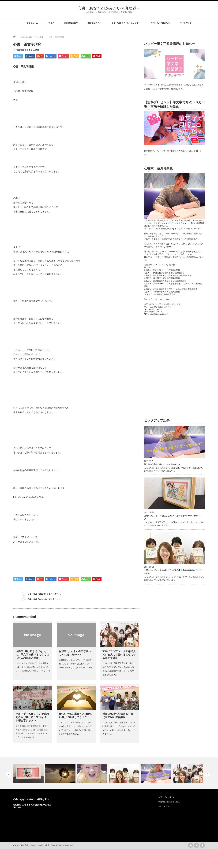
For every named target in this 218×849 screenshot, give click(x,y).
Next (207, 774)
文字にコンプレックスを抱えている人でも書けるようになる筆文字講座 (119, 654)
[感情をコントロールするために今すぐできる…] (28, 773)
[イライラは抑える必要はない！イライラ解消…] (60, 773)
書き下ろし (29, 50)
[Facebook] (202, 845)
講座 (37, 50)
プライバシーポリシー (167, 797)
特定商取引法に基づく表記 (169, 802)
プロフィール (32, 23)
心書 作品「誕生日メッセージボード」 (45, 594)
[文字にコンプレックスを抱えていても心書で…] (92, 773)
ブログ (51, 23)
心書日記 (20, 50)
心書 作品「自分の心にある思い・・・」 (46, 599)
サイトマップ (186, 23)
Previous (9, 774)
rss (190, 845)
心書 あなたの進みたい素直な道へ (109, 8)
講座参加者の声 (71, 23)
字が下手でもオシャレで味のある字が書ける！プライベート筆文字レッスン (32, 717)
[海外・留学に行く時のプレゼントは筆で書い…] (188, 773)
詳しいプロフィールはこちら (156, 299)
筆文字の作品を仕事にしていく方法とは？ (162, 464)
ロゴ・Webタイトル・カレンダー (126, 23)
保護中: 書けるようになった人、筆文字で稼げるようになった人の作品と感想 (32, 654)
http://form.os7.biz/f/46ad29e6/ (28, 497)
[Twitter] (196, 845)
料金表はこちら (94, 23)
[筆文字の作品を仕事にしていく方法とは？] (124, 773)
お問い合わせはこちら (160, 23)
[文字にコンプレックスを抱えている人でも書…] (156, 773)
